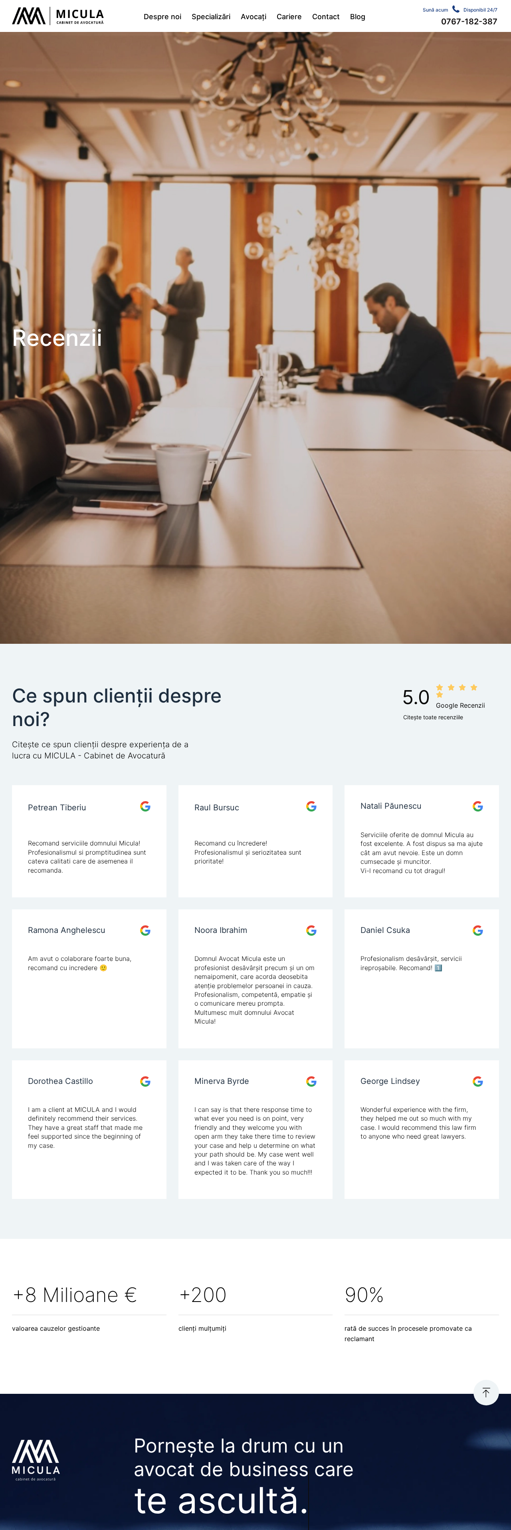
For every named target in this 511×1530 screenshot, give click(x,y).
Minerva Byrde (221, 1081)
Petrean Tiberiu (57, 807)
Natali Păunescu (391, 806)
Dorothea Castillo (60, 1081)
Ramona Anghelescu (66, 930)
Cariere (289, 16)
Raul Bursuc (216, 807)
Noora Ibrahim (220, 930)
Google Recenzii (460, 705)
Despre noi (162, 16)
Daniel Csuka (385, 930)
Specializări (211, 16)
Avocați (253, 16)
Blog (357, 16)
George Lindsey (390, 1081)
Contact (326, 16)
